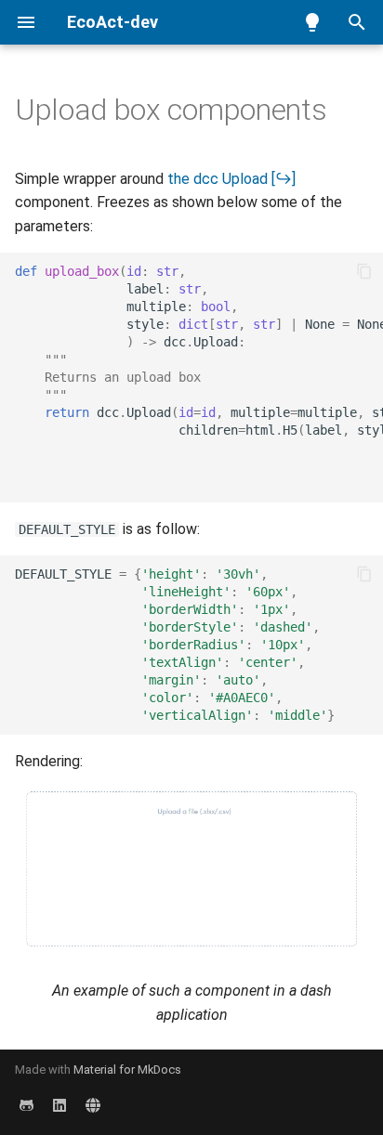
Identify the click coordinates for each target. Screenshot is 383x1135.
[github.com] (26, 1105)
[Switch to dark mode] (312, 22)
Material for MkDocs (127, 1069)
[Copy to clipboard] (364, 271)
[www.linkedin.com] (59, 1105)
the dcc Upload (217, 179)
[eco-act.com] (93, 1105)
